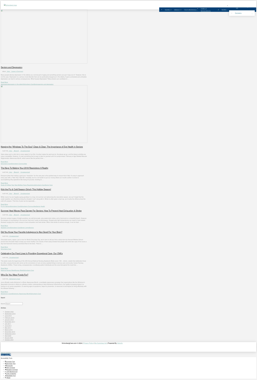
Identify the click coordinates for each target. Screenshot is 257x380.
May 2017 (8, 328)
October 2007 (9, 340)
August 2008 (9, 338)
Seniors (36, 84)
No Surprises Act (101, 343)
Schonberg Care (28, 84)
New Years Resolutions (27, 185)
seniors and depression (46, 84)
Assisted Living (5, 228)
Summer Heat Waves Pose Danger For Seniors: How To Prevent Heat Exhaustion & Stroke (41, 210)
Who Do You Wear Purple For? (14, 274)
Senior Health (40, 206)
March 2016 (8, 330)
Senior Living (25, 228)
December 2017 (10, 322)
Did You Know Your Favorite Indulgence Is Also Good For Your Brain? (31, 231)
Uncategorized (25, 151)
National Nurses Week (8, 270)
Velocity (120, 343)
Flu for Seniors (5, 206)
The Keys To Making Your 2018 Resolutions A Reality (24, 167)
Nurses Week (19, 270)
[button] (6, 355)
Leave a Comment (17, 71)
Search (3, 304)
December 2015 (10, 332)
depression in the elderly (15, 84)
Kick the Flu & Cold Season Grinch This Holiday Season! (26, 189)
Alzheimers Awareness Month (21, 294)
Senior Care (49, 185)
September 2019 (10, 314)
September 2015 (10, 334)
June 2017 (8, 326)
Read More (4, 82)
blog (8, 71)
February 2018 (9, 318)
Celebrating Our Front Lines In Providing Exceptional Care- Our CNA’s (32, 253)
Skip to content (5, 353)
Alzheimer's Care (14, 279)
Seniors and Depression (11, 67)
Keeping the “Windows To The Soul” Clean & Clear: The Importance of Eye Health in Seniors (42, 146)
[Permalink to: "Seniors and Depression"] (44, 63)
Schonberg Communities (19, 164)
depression (4, 84)
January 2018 (9, 320)
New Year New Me (14, 185)
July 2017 (8, 324)
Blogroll (16, 151)
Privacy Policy (88, 343)
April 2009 (8, 336)
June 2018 (8, 316)
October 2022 (9, 312)
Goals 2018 (4, 185)
